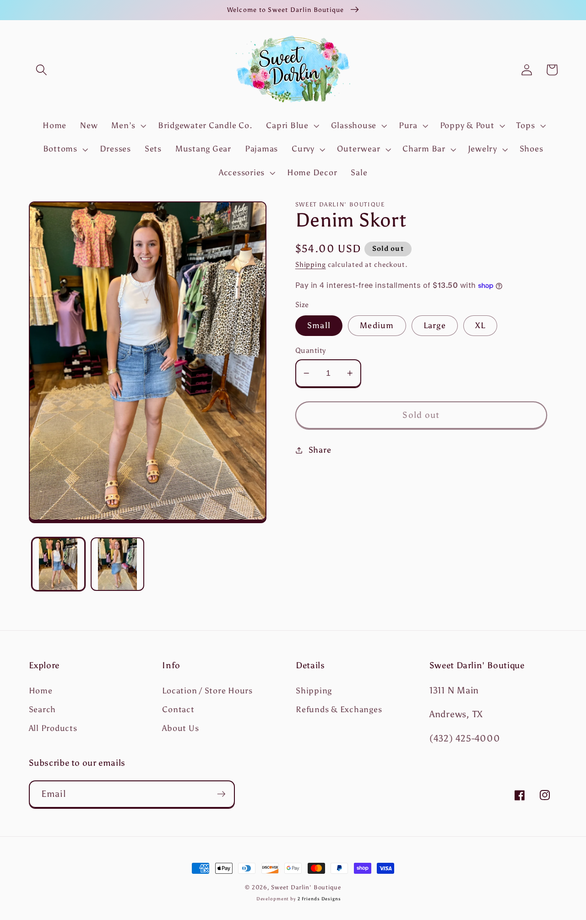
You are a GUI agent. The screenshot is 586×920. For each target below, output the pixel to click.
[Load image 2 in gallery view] (117, 564)
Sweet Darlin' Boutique (306, 887)
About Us (180, 728)
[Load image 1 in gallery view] (58, 564)
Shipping (310, 264)
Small (319, 325)
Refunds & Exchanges (339, 709)
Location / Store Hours (207, 691)
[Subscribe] (221, 794)
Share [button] (320, 450)
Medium (377, 325)
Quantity (310, 350)
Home (41, 691)
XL (480, 325)
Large (434, 325)
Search (42, 709)
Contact (178, 709)
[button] (41, 69)
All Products (53, 728)
